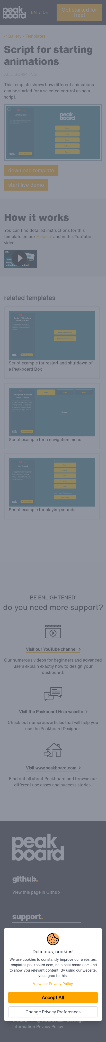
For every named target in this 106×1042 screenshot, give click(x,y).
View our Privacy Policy (53, 983)
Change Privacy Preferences (53, 1012)
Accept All (53, 997)
